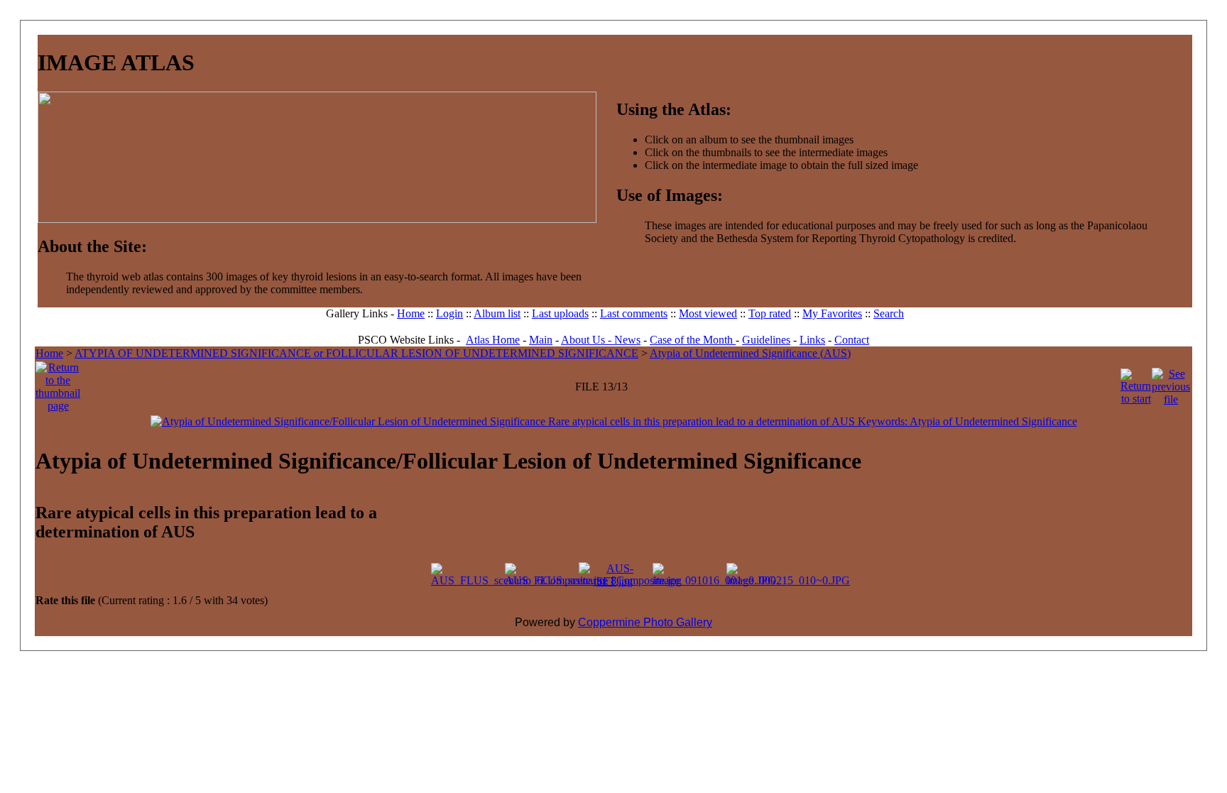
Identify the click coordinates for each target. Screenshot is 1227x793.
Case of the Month (693, 340)
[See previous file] (1171, 383)
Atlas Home (493, 340)
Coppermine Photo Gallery (645, 622)
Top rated (769, 313)
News (627, 340)
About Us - (587, 340)
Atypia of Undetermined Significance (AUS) (750, 353)
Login (449, 313)
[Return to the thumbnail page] (58, 383)
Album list (497, 313)
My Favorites (832, 313)
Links (812, 340)
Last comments (633, 313)
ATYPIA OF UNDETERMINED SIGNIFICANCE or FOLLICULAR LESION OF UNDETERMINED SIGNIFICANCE (356, 353)
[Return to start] (1135, 383)
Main (540, 340)
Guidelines (766, 340)
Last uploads (560, 313)
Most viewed (708, 313)
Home (411, 313)
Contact (851, 340)
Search (888, 313)
